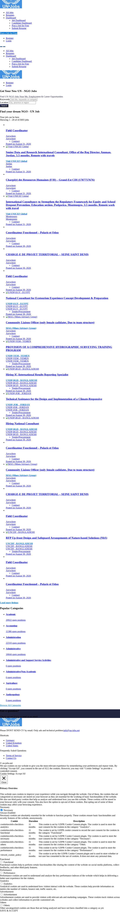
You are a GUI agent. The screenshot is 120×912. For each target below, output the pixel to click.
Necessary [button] (5, 807)
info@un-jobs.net (72, 730)
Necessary (8, 810)
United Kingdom (14, 743)
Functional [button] (5, 859)
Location (4, 102)
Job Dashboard (19, 20)
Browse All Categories (10, 705)
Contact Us (11, 758)
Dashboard (11, 17)
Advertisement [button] (6, 891)
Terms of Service (14, 755)
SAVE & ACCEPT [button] (9, 910)
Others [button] (3, 902)
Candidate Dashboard (22, 23)
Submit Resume (19, 28)
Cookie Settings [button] (7, 773)
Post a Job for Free (20, 25)
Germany (10, 740)
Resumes (10, 15)
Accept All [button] (20, 773)
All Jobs (9, 12)
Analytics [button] (4, 881)
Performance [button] (6, 870)
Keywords (5, 99)
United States (12, 745)
